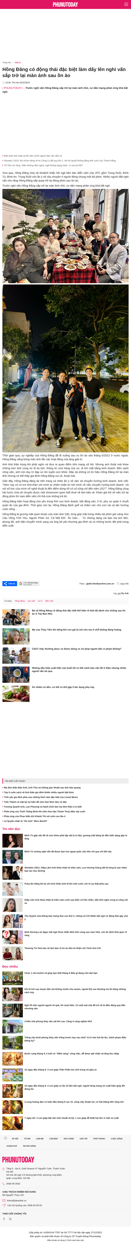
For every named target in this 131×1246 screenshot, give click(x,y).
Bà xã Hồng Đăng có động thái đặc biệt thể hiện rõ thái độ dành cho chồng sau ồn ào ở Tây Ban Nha (78, 612)
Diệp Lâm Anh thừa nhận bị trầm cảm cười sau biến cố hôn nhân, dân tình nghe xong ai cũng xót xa (76, 901)
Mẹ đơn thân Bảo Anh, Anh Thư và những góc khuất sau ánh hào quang (42, 787)
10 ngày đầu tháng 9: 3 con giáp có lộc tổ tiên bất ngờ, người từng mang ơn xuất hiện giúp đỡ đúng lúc (74, 1087)
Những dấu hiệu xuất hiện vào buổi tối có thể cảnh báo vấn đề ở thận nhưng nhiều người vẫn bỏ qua (79, 670)
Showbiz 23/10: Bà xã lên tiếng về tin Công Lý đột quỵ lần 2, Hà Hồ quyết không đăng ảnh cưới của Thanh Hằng (60, 160)
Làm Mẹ (39, 1139)
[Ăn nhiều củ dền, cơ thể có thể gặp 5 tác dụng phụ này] (16, 694)
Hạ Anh (125, 593)
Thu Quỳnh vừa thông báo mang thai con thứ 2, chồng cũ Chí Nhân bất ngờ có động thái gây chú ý (76, 917)
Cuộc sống (117, 1139)
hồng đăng (20, 601)
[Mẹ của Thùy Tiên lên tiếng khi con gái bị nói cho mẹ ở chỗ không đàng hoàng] (16, 636)
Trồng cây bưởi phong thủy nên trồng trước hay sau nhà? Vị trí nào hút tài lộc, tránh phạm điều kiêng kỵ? (75, 1039)
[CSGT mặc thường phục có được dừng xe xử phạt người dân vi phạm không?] (16, 655)
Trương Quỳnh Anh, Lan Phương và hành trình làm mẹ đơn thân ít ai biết (43, 806)
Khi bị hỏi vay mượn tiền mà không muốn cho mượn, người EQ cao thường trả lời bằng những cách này (75, 991)
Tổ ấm (27, 1139)
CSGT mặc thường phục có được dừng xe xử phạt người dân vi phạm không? (76, 649)
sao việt (31, 601)
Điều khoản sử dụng (56, 1240)
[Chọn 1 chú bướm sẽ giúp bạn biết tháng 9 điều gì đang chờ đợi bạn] (12, 978)
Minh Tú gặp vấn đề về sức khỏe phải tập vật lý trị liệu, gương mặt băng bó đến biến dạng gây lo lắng (75, 837)
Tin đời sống (29, 1146)
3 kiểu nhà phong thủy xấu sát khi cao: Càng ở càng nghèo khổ (58, 1021)
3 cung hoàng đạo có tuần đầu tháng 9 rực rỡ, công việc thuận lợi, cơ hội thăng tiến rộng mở (74, 1102)
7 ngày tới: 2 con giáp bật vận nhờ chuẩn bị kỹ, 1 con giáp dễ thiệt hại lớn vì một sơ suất (71, 1118)
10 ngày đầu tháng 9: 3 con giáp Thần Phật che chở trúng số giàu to (60, 1069)
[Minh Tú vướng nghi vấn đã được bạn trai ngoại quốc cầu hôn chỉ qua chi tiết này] (12, 857)
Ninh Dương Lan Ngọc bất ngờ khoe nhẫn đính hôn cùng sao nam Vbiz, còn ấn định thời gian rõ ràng (75, 933)
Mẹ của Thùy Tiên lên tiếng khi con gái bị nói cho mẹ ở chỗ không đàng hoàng (76, 629)
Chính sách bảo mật (75, 1240)
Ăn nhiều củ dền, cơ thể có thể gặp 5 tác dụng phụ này (63, 687)
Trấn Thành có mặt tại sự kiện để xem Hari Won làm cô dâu (35, 802)
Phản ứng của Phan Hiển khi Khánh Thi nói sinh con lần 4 (34, 816)
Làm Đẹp (53, 1139)
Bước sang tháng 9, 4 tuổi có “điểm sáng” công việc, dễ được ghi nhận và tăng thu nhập (71, 1053)
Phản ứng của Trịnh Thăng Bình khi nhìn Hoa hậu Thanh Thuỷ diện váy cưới (44, 811)
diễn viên (49, 601)
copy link (124, 583)
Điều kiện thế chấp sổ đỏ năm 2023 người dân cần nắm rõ (33, 156)
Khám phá (12, 1146)
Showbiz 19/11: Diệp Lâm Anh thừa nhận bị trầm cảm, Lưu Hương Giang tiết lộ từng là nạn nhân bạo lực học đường (75, 869)
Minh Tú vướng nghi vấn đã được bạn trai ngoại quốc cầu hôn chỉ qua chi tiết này (68, 851)
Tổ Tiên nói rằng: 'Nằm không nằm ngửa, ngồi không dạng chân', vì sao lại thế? (43, 165)
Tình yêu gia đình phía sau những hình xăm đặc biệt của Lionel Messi (41, 797)
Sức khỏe (69, 1139)
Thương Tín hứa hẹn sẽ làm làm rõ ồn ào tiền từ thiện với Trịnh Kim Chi (62, 948)
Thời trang (99, 1139)
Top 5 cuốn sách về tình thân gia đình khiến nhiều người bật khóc (39, 792)
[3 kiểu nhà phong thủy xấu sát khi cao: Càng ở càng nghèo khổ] (12, 1026)
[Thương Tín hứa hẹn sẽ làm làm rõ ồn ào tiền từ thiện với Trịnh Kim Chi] (12, 953)
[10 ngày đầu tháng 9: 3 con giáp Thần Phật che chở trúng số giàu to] (12, 1075)
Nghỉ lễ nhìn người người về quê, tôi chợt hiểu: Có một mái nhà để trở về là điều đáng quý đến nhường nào (74, 1007)
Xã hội (15, 1139)
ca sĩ (40, 601)
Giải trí (18, 62)
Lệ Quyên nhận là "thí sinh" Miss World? (25, 821)
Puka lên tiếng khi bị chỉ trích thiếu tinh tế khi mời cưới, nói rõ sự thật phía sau (66, 883)
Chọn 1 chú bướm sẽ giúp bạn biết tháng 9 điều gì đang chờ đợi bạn (60, 973)
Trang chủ (6, 62)
